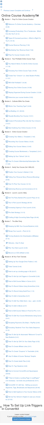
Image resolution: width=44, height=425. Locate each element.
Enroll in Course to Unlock (22, 419)
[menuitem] (1, 5)
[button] (1, 2)
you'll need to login (30, 416)
